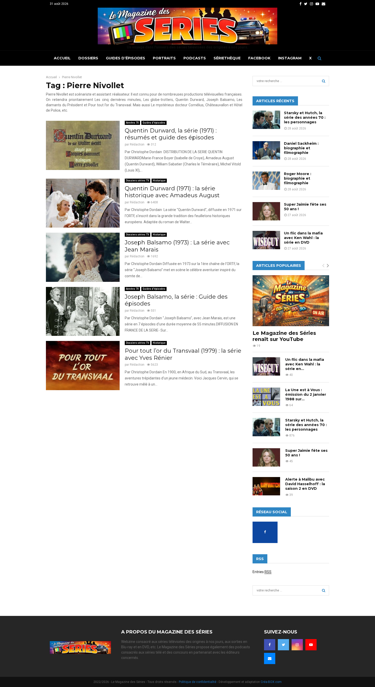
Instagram (290, 58)
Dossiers (88, 58)
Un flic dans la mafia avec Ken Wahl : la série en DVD (303, 238)
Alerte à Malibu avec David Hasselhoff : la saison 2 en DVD (305, 484)
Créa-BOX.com (271, 682)
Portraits (164, 58)
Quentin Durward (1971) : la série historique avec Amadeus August (172, 192)
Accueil (62, 58)
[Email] (269, 658)
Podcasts (194, 58)
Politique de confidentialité (197, 682)
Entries (262, 572)
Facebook (259, 58)
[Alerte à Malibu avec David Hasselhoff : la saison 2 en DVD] (266, 486)
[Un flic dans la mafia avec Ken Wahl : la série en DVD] (266, 240)
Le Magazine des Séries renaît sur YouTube (284, 336)
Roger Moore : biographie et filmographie (297, 178)
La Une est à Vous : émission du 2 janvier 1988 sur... (305, 394)
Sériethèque (227, 58)
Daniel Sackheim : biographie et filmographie (301, 148)
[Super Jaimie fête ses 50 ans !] (266, 211)
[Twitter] (283, 644)
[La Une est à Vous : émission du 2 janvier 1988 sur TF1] (266, 397)
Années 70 (132, 122)
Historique (159, 180)
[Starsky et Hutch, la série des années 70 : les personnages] (266, 120)
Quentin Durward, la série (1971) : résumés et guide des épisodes (171, 134)
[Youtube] (311, 644)
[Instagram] (297, 644)
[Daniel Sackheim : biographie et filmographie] (266, 150)
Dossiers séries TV (137, 180)
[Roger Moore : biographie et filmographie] (266, 180)
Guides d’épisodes (125, 58)
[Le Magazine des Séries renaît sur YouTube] (291, 300)
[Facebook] (269, 644)
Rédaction (137, 144)
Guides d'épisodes (154, 122)
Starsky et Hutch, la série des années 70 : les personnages (305, 117)
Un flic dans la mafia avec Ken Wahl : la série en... (304, 364)
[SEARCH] (323, 81)
